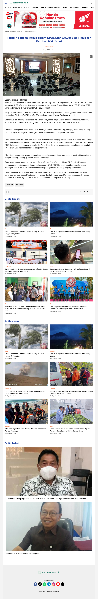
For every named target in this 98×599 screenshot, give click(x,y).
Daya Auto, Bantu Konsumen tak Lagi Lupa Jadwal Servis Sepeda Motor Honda (70, 270)
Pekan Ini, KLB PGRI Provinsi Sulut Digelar (22, 553)
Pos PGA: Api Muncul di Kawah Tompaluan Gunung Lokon (70, 233)
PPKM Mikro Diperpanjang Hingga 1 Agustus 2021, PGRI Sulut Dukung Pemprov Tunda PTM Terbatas (46, 499)
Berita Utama (30, 31)
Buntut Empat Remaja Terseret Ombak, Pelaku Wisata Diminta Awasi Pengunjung (71, 392)
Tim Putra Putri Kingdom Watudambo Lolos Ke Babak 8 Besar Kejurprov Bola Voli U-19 (26, 270)
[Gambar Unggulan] (41, 95)
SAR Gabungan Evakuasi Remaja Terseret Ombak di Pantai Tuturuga (25, 430)
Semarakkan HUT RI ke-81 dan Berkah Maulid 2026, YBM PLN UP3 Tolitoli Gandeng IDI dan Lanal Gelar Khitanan (25, 309)
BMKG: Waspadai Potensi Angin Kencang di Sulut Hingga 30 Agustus (24, 233)
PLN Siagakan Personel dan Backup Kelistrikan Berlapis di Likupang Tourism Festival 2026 (68, 308)
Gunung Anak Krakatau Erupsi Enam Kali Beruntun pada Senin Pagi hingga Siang (24, 392)
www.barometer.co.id (13, 31)
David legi (9, 184)
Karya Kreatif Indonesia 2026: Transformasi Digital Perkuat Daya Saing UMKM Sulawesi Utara (70, 430)
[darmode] (92, 2)
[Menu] (5, 2)
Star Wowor (19, 184)
